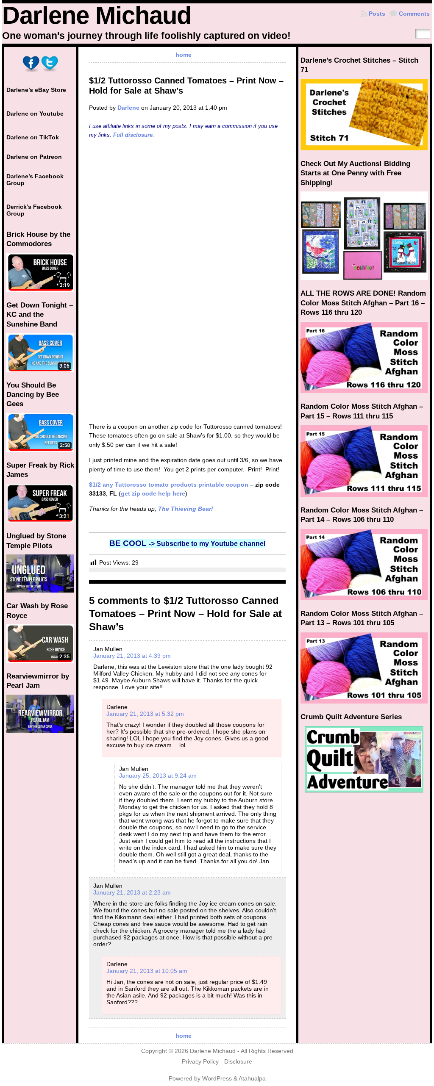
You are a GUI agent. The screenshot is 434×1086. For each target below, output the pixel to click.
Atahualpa (252, 1078)
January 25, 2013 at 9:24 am (158, 775)
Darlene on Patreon (34, 156)
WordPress (217, 1078)
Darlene (128, 107)
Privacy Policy (200, 1061)
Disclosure (238, 1061)
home (183, 54)
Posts (377, 13)
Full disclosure (133, 135)
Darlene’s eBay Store (36, 89)
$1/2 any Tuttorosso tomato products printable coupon (168, 484)
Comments (414, 13)
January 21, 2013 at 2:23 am (132, 892)
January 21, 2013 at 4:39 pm (132, 655)
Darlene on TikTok (32, 137)
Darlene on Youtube (35, 113)
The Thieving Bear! (185, 508)
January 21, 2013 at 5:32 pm (145, 713)
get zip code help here (153, 493)
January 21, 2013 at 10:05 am (146, 970)
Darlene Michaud (96, 15)
